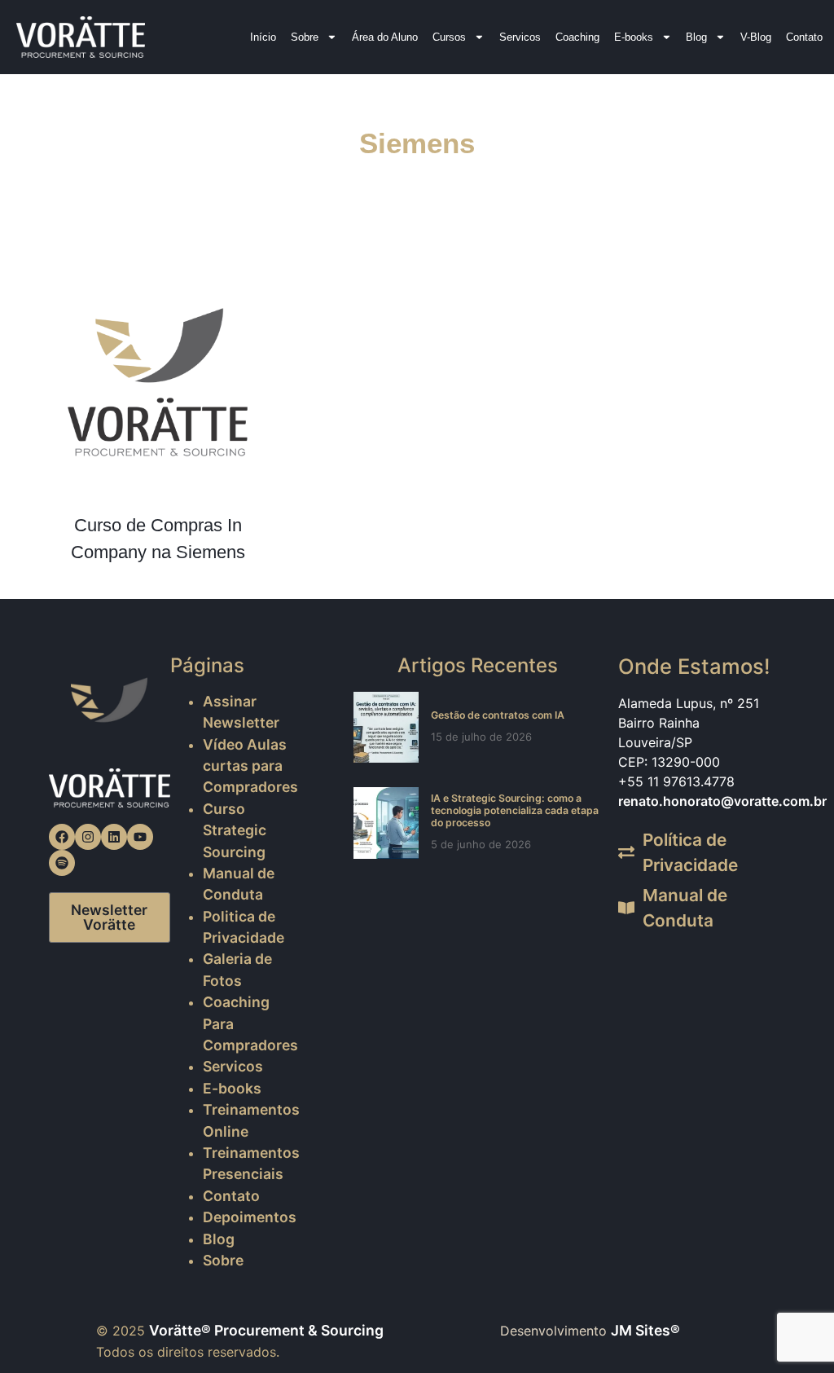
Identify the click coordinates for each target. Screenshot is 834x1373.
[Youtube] (140, 837)
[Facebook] (62, 837)
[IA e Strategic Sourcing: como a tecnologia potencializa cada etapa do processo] (386, 822)
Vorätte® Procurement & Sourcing (266, 1330)
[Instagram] (88, 837)
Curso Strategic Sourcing (234, 830)
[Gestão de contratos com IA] (386, 727)
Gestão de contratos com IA (497, 715)
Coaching (577, 37)
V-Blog (755, 37)
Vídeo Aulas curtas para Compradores (250, 766)
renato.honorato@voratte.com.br (722, 801)
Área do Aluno (385, 37)
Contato (804, 37)
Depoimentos (249, 1217)
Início (263, 37)
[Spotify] (62, 863)
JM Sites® (645, 1330)
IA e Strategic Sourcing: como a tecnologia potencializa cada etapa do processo (515, 810)
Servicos (520, 37)
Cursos (449, 37)
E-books (633, 37)
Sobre (304, 37)
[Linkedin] (114, 837)
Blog (696, 37)
